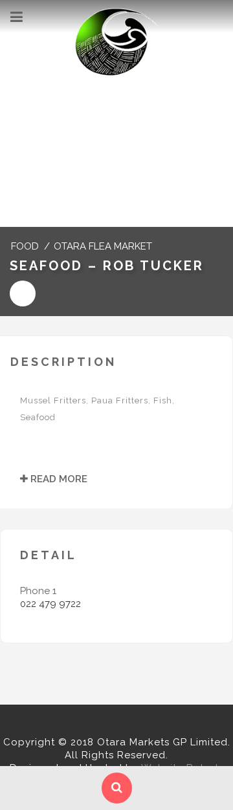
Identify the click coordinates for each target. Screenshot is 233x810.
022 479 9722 (50, 604)
